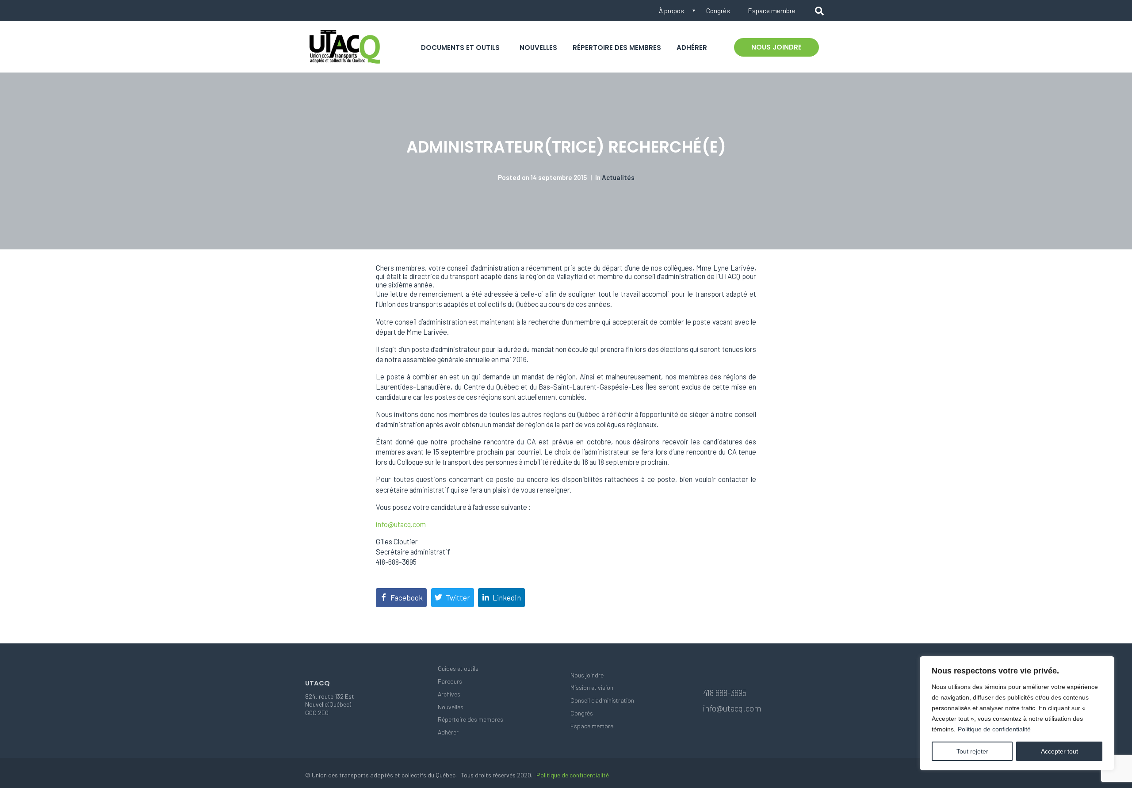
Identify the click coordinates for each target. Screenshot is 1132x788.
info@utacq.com (401, 524)
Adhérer (692, 47)
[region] (1017, 713)
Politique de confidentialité (994, 729)
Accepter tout (1059, 751)
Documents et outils (460, 47)
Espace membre (771, 11)
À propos (671, 11)
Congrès (718, 11)
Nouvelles (538, 47)
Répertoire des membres (617, 47)
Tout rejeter (972, 751)
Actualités (618, 177)
